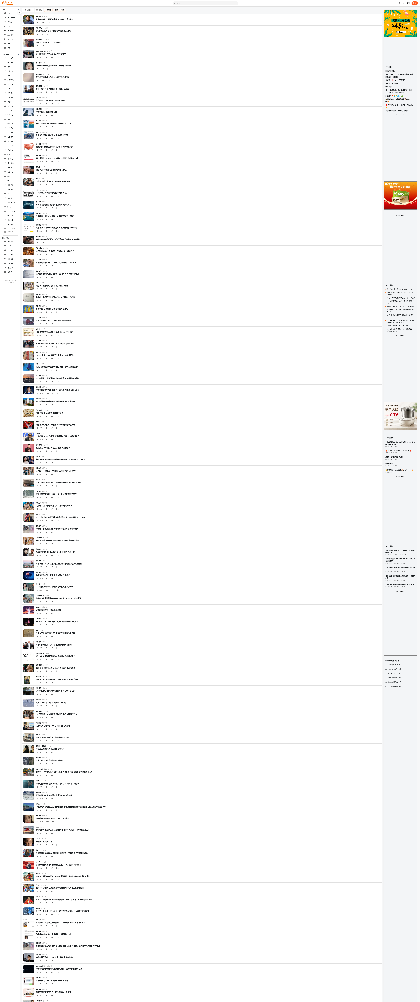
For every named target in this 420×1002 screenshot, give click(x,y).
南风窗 (38, 167)
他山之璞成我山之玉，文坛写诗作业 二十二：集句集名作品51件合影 (399, 91)
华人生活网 (39, 63)
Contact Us (11, 246)
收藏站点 (10, 272)
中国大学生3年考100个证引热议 (48, 42)
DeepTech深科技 (41, 966)
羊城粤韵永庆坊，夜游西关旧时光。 (397, 111)
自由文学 (10, 137)
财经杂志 (38, 468)
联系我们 (10, 241)
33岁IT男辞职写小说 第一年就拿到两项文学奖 (53, 123)
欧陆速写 (38, 561)
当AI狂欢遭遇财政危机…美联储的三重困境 (52, 737)
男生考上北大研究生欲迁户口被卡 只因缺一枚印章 (55, 297)
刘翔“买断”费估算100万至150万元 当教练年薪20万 (55, 424)
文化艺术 (10, 84)
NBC (37, 827)
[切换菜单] (20, 12)
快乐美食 (10, 93)
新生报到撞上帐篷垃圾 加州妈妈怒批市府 (52, 135)
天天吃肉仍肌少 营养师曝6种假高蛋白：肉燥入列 (55, 251)
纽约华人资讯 (40, 653)
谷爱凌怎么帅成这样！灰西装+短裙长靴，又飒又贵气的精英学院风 (62, 853)
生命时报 (38, 572)
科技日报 (38, 213)
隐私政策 (10, 259)
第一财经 (38, 236)
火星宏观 (38, 920)
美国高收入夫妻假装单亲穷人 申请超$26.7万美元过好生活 (58, 598)
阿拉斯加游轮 (390, 71)
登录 (408, 3)
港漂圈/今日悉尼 (41, 746)
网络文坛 (10, 106)
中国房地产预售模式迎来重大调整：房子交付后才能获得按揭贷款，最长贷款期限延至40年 (71, 807)
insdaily (38, 607)
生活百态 (10, 128)
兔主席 (38, 734)
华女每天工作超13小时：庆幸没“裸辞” (51, 100)
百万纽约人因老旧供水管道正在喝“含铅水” (52, 193)
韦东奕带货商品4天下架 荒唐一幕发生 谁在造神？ (55, 957)
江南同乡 (10, 124)
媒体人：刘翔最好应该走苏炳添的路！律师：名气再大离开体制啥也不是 (64, 899)
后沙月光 (38, 758)
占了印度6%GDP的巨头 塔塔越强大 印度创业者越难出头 (58, 436)
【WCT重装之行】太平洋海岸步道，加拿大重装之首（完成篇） (400, 75)
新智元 (38, 364)
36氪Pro (38, 781)
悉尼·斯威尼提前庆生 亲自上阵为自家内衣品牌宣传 (55, 668)
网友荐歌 (10, 167)
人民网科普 (39, 410)
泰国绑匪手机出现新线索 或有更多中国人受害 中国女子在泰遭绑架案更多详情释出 (68, 946)
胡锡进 (38, 457)
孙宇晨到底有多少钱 (44, 841)
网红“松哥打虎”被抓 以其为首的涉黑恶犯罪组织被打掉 (57, 158)
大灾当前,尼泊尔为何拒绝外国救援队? (50, 760)
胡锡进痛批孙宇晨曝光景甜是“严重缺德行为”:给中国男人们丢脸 (60, 459)
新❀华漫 (10, 154)
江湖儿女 (10, 189)
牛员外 (38, 850)
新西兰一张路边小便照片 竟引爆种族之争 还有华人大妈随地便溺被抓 (62, 911)
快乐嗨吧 (10, 62)
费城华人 (38, 271)
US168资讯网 (40, 595)
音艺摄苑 (10, 110)
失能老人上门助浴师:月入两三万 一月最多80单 (54, 506)
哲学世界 (10, 115)
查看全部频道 (12, 228)
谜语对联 (10, 220)
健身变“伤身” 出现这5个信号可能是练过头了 (53, 181)
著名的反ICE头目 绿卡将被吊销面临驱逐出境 (53, 31)
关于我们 (10, 255)
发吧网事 (10, 97)
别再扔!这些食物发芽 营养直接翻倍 (49, 413)
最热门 (9, 22)
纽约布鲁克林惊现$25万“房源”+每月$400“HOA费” (55, 691)
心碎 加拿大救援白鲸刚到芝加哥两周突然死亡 (53, 204)
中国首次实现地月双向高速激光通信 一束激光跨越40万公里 (59, 969)
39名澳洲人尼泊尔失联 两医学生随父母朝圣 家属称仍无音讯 (59, 563)
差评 (37, 630)
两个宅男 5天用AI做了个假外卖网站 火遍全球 (53, 992)
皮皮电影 (38, 387)
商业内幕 (38, 97)
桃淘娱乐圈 (39, 538)
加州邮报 (38, 132)
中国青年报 (39, 40)
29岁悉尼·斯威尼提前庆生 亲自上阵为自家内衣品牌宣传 (57, 540)
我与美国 (10, 181)
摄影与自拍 (11, 89)
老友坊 (9, 176)
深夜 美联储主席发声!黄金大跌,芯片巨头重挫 (401, 298)
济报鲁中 (38, 16)
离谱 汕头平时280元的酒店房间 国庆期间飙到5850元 (56, 228)
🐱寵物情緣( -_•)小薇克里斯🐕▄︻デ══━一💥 (399, 100)
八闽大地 (10, 141)
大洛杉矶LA (39, 28)
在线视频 (10, 224)
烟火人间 (10, 216)
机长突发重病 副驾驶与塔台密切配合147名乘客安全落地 (58, 378)
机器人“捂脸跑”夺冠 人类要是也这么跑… (51, 702)
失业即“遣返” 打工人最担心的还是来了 (51, 54)
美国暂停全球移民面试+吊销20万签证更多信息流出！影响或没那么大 (63, 830)
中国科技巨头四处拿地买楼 (46, 112)
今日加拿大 (39, 248)
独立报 (38, 480)
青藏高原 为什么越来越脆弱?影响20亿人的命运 (54, 795)
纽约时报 (38, 688)
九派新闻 (38, 503)
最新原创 (11, 30)
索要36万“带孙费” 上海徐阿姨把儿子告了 (52, 170)
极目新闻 (38, 155)
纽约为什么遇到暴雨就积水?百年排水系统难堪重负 (55, 656)
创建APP (10, 268)
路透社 (38, 804)
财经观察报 (39, 109)
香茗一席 (10, 172)
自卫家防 (10, 146)
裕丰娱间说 (39, 445)
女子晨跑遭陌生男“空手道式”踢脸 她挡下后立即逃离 (56, 262)
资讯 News (11, 17)
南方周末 (38, 121)
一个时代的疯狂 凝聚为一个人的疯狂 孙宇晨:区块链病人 (57, 783)
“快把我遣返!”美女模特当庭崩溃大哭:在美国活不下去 (56, 714)
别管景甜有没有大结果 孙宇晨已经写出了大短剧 (54, 332)
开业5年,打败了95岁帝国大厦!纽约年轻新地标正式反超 (57, 621)
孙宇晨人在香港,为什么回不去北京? (50, 749)
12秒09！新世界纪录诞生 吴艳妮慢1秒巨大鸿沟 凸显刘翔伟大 (60, 888)
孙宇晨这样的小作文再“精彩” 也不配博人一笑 (53, 934)
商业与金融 (11, 202)
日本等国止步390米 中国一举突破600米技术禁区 (55, 216)
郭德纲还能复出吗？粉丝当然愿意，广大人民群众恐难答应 (58, 865)
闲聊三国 (10, 119)
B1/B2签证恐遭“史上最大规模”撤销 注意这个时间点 (56, 343)
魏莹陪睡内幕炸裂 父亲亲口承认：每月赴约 (53, 818)
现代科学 (10, 159)
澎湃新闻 (38, 549)
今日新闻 (48, 10)
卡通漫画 (10, 132)
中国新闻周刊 (40, 74)
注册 (414, 3)
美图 (8, 48)
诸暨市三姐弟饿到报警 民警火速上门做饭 (52, 285)
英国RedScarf (40, 677)
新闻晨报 (38, 225)
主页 (8, 13)
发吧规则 (10, 263)
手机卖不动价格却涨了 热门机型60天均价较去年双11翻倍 (58, 239)
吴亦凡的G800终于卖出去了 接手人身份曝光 (53, 448)
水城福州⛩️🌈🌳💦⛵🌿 (394, 96)
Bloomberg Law (41, 51)
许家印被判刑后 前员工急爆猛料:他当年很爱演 (54, 644)
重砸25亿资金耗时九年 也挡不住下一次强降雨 (54, 320)
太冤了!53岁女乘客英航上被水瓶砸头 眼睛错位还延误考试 (58, 482)
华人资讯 (38, 144)
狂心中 (38, 839)
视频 (8, 44)
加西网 (38, 179)
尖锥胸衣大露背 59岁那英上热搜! (49, 610)
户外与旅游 (11, 71)
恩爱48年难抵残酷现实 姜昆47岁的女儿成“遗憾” (54, 19)
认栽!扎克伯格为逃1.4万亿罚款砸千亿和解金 (53, 726)
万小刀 (38, 584)
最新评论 (10, 35)
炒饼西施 (388, 87)
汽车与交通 (11, 211)
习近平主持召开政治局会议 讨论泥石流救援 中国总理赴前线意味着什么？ (64, 772)
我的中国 (10, 194)
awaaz (38, 908)
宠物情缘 (10, 80)
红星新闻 (38, 491)
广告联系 (10, 250)
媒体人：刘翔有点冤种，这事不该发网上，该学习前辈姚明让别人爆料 (63, 876)
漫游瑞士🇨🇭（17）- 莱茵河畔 (395, 80)
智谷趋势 (38, 792)
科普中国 (38, 399)
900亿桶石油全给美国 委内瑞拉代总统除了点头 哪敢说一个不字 (60, 517)
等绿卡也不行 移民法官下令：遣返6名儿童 (52, 89)
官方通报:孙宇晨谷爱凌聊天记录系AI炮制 (52, 980)
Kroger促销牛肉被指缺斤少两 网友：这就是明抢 (55, 355)
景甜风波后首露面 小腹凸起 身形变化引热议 (401, 306)
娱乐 (8, 207)
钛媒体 (38, 433)
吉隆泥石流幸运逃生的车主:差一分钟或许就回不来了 (56, 494)
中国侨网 (38, 943)
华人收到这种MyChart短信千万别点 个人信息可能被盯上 (58, 274)
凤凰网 (38, 514)
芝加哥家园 (39, 86)
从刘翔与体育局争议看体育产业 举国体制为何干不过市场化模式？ (61, 922)
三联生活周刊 (40, 1001)
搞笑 (8, 75)
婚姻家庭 (10, 150)
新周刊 (38, 329)
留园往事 (10, 198)
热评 (8, 26)
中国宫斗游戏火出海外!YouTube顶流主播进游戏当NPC (57, 679)
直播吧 (38, 422)
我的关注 (10, 39)
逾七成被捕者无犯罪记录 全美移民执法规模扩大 (54, 147)
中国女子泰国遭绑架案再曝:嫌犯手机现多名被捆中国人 (57, 529)
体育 (8, 67)
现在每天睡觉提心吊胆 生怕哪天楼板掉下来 (53, 77)
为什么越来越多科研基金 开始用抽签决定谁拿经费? (56, 401)
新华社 (38, 283)
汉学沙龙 (10, 163)
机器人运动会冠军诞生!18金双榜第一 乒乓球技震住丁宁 (57, 367)
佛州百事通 (39, 711)
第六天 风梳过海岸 (391, 83)
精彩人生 (10, 102)
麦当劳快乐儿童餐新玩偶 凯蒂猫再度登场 (52, 309)
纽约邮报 (38, 190)
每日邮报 (38, 306)
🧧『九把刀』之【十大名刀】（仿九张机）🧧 (399, 106)
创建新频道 (11, 232)
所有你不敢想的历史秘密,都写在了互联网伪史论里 (55, 633)
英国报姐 (38, 723)
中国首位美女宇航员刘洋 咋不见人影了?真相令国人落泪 (57, 390)
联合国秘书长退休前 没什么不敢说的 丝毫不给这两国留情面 (401, 330)
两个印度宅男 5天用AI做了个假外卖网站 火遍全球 (55, 552)
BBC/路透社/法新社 (41, 769)
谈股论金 (10, 185)
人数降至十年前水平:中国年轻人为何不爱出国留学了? (57, 471)
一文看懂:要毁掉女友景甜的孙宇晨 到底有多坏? (54, 587)
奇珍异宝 (10, 58)
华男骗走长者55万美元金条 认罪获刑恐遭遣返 (54, 65)
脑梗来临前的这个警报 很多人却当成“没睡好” (53, 575)
